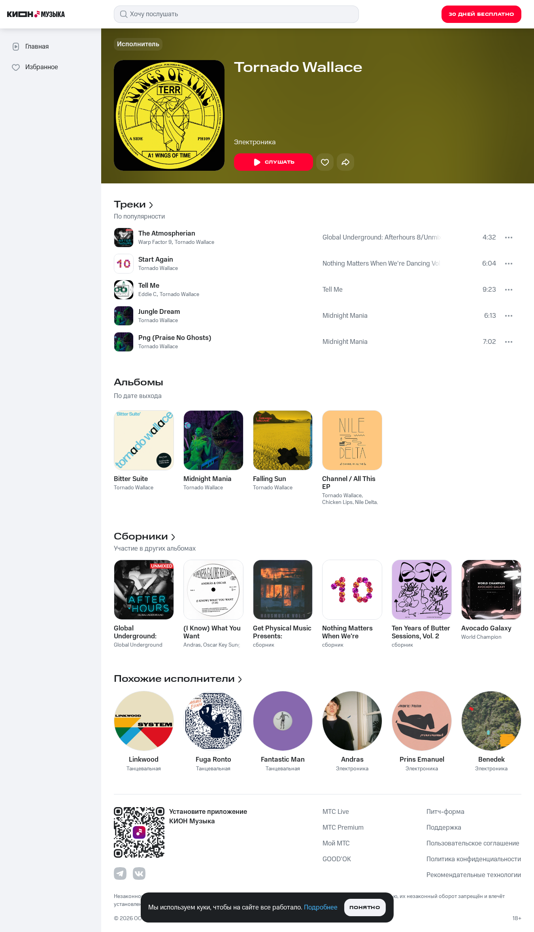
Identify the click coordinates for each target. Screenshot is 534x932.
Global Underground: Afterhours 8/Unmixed (382, 237)
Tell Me (148, 286)
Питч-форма (445, 812)
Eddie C (147, 294)
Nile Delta (366, 502)
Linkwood (144, 760)
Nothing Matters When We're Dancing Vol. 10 (382, 263)
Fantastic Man (283, 760)
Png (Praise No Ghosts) (174, 338)
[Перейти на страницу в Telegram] (120, 873)
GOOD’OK (337, 859)
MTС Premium (343, 827)
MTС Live (336, 812)
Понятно (364, 907)
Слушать (280, 162)
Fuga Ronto (213, 760)
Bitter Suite (131, 479)
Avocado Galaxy (486, 628)
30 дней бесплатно (481, 14)
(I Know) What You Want (212, 632)
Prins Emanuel (422, 760)
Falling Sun (269, 479)
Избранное (41, 67)
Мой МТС (336, 843)
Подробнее (321, 907)
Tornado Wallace (194, 242)
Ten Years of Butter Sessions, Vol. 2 (421, 632)
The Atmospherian (166, 233)
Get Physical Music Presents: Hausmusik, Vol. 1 (282, 632)
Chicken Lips (337, 502)
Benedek (491, 760)
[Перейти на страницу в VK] (139, 873)
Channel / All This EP (348, 483)
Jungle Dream (159, 312)
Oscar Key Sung (222, 645)
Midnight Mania (345, 316)
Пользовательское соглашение (472, 843)
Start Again (155, 259)
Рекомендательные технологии (473, 875)
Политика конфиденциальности (473, 859)
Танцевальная (143, 769)
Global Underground (138, 645)
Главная (37, 46)
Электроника (255, 142)
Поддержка (443, 827)
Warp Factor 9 (155, 242)
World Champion (481, 637)
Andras (192, 645)
